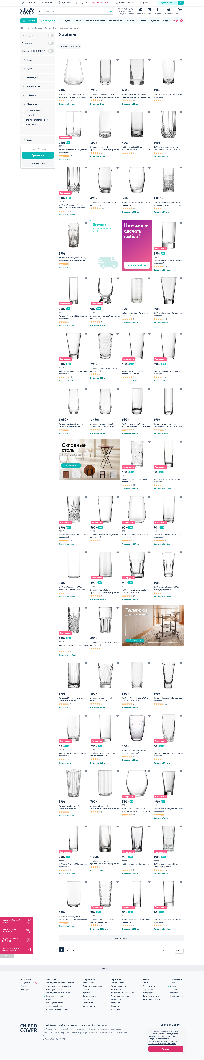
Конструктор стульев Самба (58, 992)
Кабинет (157, 13)
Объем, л (31, 95)
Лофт (165, 20)
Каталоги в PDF (89, 999)
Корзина (180, 13)
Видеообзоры (149, 986)
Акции (176, 20)
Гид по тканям (89, 1006)
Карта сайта (88, 1002)
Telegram (141, 13)
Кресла (142, 20)
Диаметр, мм (33, 86)
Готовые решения (118, 1002)
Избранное (168, 13)
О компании (31, 2)
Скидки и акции (27, 983)
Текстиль (130, 20)
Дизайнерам (167, 2)
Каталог (30, 20)
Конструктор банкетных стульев (60, 983)
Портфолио (148, 989)
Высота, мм (32, 77)
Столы (78, 20)
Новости (173, 989)
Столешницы (115, 20)
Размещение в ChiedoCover (122, 992)
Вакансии (174, 992)
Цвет (29, 140)
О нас (172, 983)
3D (181, 2)
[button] (40, 11)
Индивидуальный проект (57, 1009)
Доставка (66, 2)
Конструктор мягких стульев (58, 986)
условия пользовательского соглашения (162, 1039)
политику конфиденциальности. (162, 1043)
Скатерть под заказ (54, 996)
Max (149, 13)
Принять (166, 1049)
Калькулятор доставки (92, 986)
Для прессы (115, 1006)
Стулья (67, 20)
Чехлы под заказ (53, 999)
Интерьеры (148, 992)
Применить (38, 155)
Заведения (49, 20)
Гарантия (86, 992)
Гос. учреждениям (118, 986)
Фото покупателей (151, 996)
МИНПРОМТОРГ (117, 989)
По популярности (68, 46)
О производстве (177, 996)
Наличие (31, 59)
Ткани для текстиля (54, 1002)
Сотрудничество (118, 983)
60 (177, 950)
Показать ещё (121, 938)
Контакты (49, 2)
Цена (29, 68)
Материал (32, 104)
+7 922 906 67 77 (124, 8)
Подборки (24, 989)
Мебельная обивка (54, 1006)
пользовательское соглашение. (116, 1032)
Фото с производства (152, 999)
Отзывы (146, 983)
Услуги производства (120, 996)
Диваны (155, 20)
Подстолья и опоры (95, 20)
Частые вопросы (89, 996)
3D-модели (115, 1009)
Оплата (86, 989)
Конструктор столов (55, 989)
